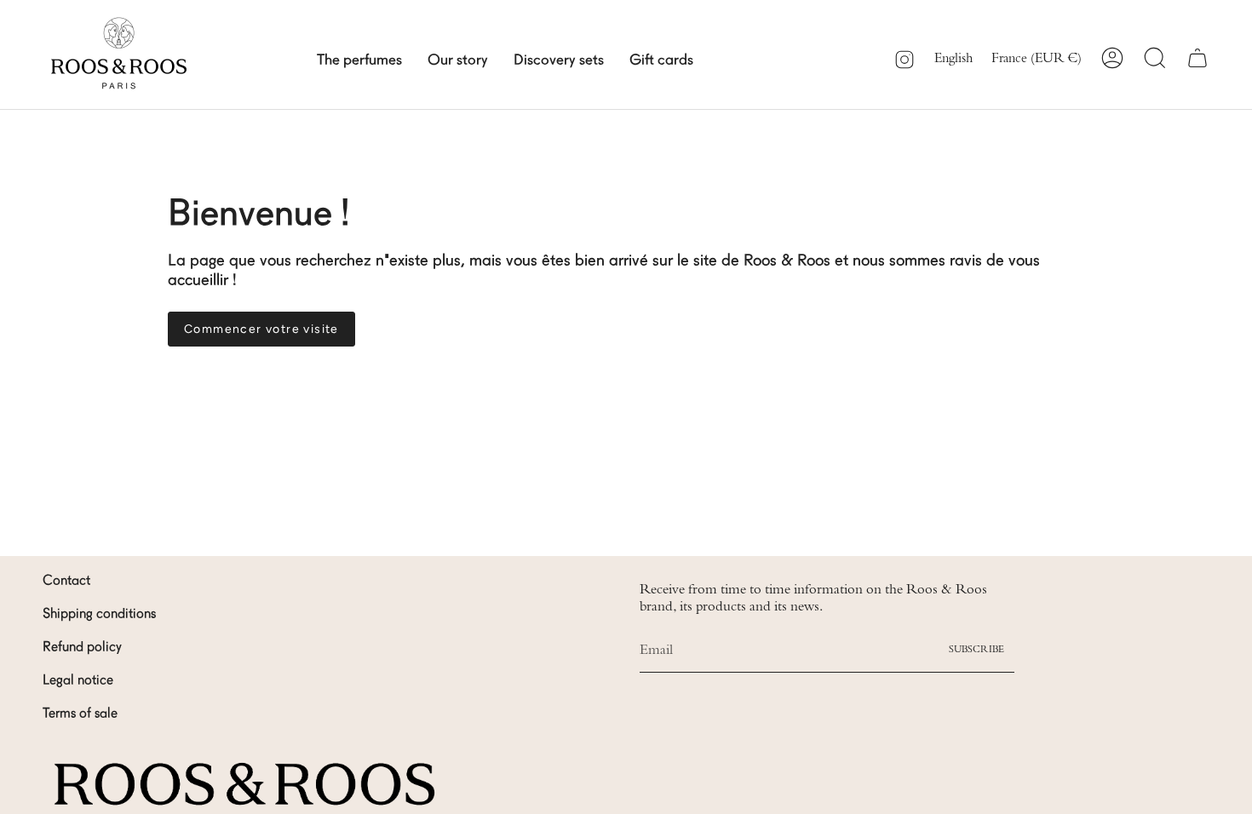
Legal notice (78, 681)
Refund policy (82, 648)
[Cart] (1197, 58)
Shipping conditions (99, 615)
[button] (359, 57)
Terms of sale (80, 714)
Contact (66, 581)
